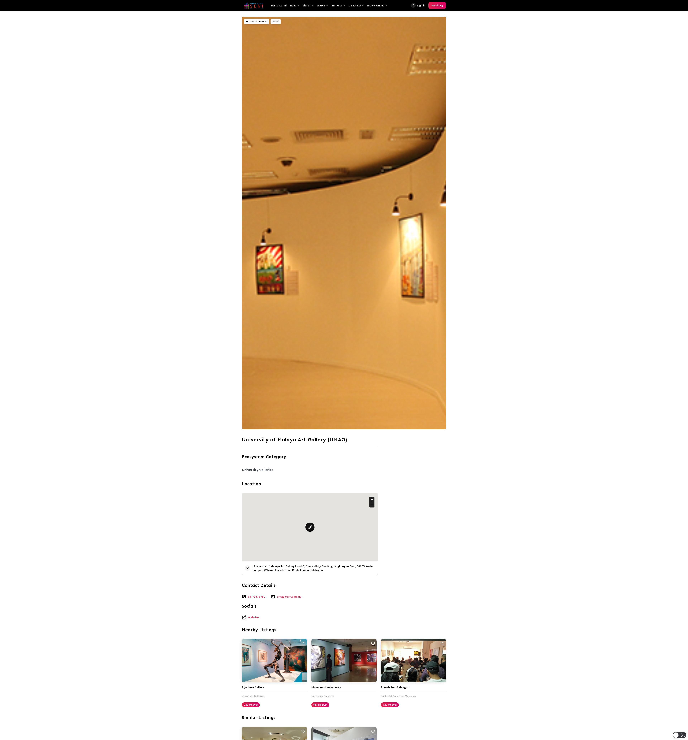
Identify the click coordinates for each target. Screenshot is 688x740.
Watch (321, 5)
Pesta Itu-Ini (279, 5)
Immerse (336, 5)
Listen (306, 5)
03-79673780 (256, 596)
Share (276, 21)
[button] (679, 735)
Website (253, 617)
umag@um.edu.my (289, 596)
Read (293, 5)
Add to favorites (258, 21)
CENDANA (355, 5)
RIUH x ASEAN (375, 5)
